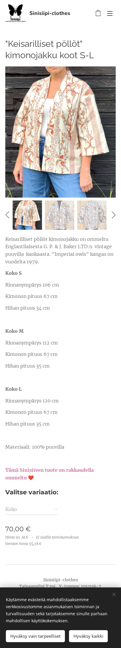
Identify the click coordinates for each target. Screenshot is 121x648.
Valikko (110, 13)
